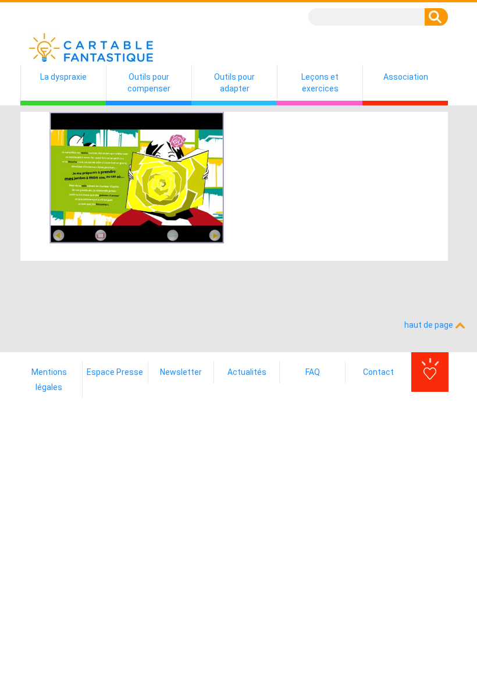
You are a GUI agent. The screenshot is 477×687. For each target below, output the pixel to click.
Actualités (246, 372)
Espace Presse (115, 372)
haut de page (429, 325)
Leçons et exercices (320, 82)
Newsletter (181, 372)
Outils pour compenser (148, 82)
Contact (378, 372)
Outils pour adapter (234, 82)
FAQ (312, 372)
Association (405, 77)
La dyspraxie (63, 77)
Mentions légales (49, 379)
